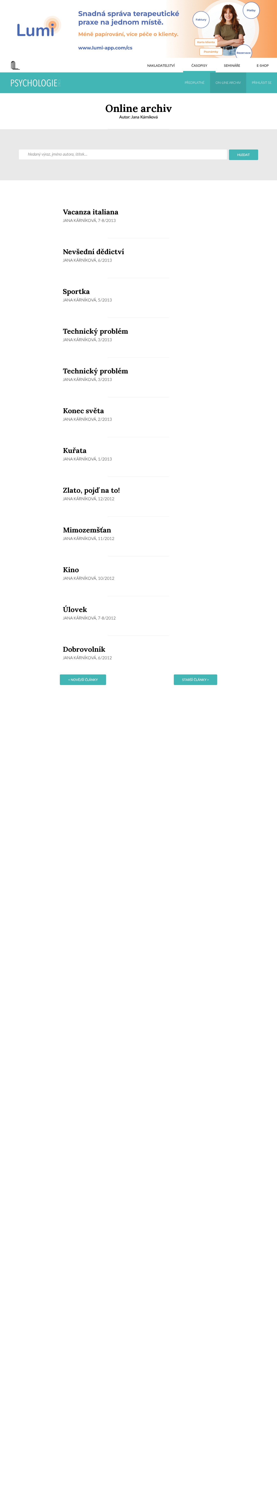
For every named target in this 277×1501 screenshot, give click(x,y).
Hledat (243, 155)
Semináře (232, 65)
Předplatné (194, 82)
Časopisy (199, 65)
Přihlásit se (262, 82)
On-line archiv (228, 82)
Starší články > (195, 680)
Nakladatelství (161, 65)
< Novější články (83, 680)
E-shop (263, 65)
